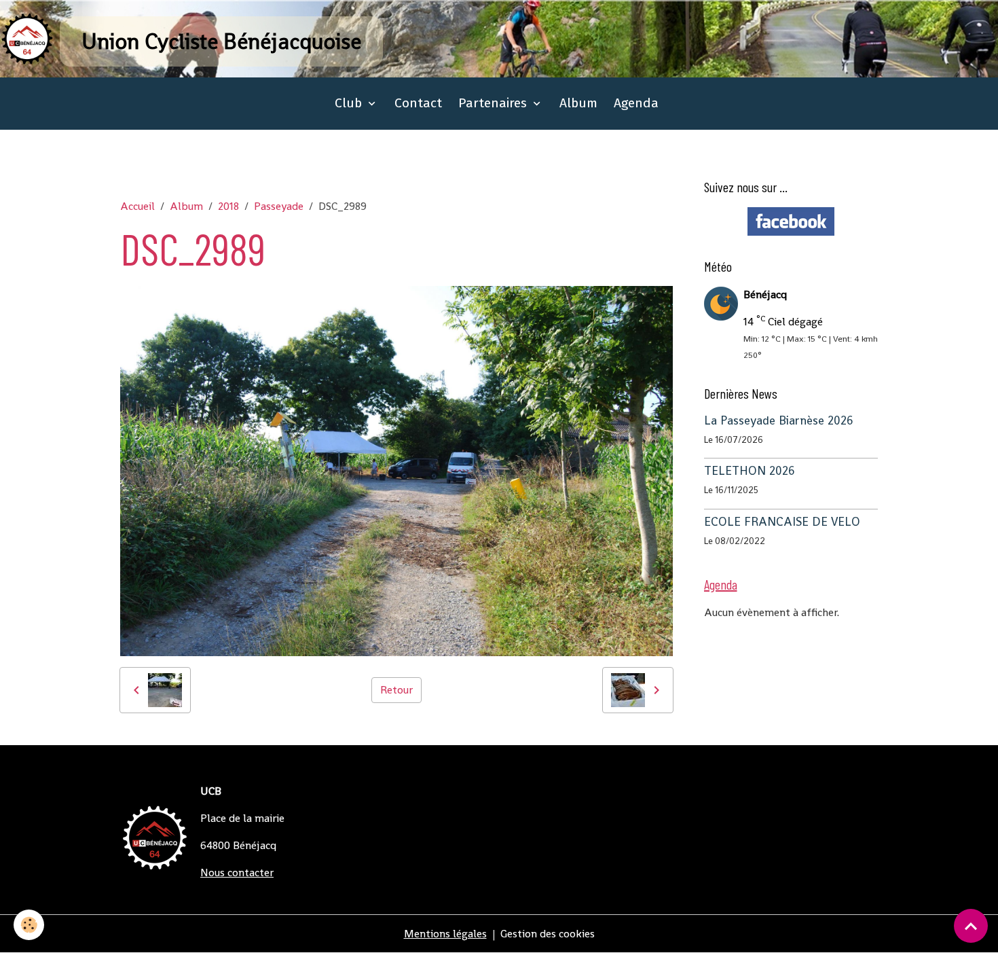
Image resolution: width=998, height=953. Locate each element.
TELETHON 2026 (749, 471)
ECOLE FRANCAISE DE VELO (782, 521)
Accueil (137, 206)
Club (350, 103)
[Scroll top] (971, 926)
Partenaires (494, 103)
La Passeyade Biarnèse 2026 (778, 420)
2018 (228, 206)
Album (578, 103)
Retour (396, 690)
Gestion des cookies (547, 934)
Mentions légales (445, 934)
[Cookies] (29, 925)
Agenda (636, 103)
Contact (418, 103)
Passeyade (278, 206)
